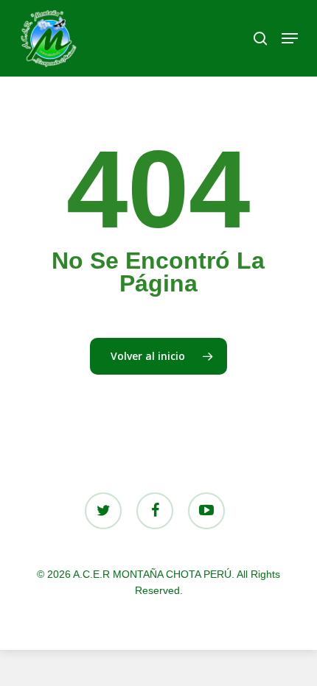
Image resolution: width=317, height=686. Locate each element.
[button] (290, 38)
